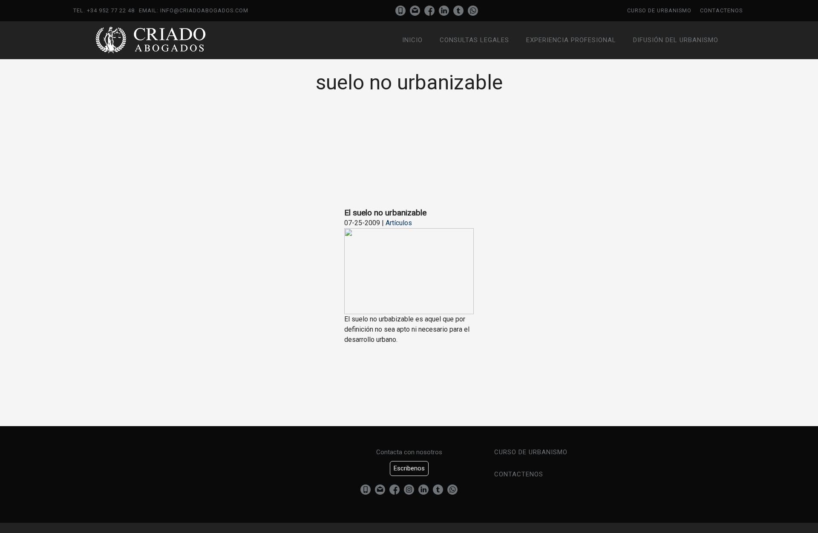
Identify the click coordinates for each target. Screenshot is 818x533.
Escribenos (409, 468)
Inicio (412, 40)
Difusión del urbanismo (675, 40)
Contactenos (721, 10)
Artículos (399, 223)
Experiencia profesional (571, 40)
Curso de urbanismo (659, 10)
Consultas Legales (474, 40)
